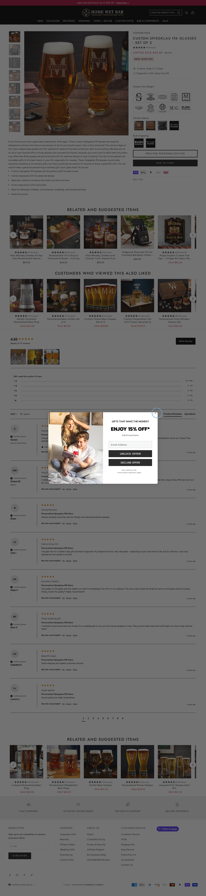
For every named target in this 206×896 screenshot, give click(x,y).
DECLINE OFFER (130, 462)
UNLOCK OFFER (130, 454)
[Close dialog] (157, 413)
